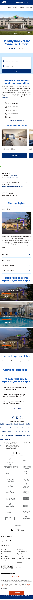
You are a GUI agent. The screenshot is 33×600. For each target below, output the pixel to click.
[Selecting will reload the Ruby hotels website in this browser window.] (10, 486)
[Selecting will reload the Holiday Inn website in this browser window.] (10, 505)
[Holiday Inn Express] (4, 2)
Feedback (19, 562)
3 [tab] (16, 33)
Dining (22, 7)
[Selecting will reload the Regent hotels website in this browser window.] (26, 460)
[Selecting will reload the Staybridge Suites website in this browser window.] (10, 518)
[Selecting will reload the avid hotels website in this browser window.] (10, 512)
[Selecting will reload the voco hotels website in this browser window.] (26, 479)
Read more (5, 97)
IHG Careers (20, 549)
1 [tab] (14, 33)
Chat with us (4, 554)
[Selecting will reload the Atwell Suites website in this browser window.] (26, 512)
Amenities (15, 7)
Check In (5, 58)
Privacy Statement (21, 585)
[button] (30, 2)
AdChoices (20, 556)
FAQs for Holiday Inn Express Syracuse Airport (16, 380)
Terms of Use (4, 556)
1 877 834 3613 (18, 567)
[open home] (1, 445)
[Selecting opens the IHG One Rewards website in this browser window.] (16, 530)
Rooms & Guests (7, 64)
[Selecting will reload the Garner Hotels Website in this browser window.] (26, 505)
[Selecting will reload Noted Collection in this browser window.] (10, 479)
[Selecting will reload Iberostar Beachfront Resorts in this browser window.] (10, 492)
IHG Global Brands (6, 551)
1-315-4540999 (14, 175)
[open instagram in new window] (16, 417)
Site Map (3, 560)
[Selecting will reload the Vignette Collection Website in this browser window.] (26, 466)
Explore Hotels (21, 554)
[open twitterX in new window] (21, 417)
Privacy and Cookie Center (8, 558)
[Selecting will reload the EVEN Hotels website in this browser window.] (10, 499)
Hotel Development (22, 551)
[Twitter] (6, 540)
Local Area (29, 7)
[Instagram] (10, 540)
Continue (16, 592)
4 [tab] (17, 33)
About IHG (3, 549)
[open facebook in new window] (12, 417)
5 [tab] (18, 33)
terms (18, 583)
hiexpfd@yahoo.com (11, 177)
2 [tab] (15, 33)
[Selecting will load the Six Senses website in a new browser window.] (10, 460)
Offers (3, 7)
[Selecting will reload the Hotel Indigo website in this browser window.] (26, 473)
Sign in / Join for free (23, 2)
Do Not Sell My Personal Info (23, 559)
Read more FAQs (16, 409)
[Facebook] (3, 540)
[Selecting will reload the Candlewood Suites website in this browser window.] (16, 525)
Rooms (9, 7)
